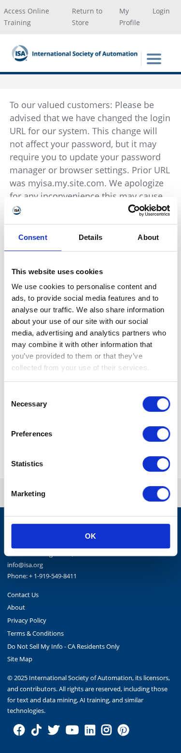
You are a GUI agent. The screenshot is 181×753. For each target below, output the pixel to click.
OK (90, 536)
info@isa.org (25, 564)
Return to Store (87, 17)
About (16, 607)
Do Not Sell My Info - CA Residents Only (63, 646)
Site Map (19, 659)
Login (161, 10)
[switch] (156, 434)
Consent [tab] (32, 237)
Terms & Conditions (35, 633)
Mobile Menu (154, 59)
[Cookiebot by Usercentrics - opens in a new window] (129, 210)
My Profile (129, 17)
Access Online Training (26, 17)
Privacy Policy (26, 620)
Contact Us (23, 594)
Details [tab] (90, 237)
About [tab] (148, 237)
